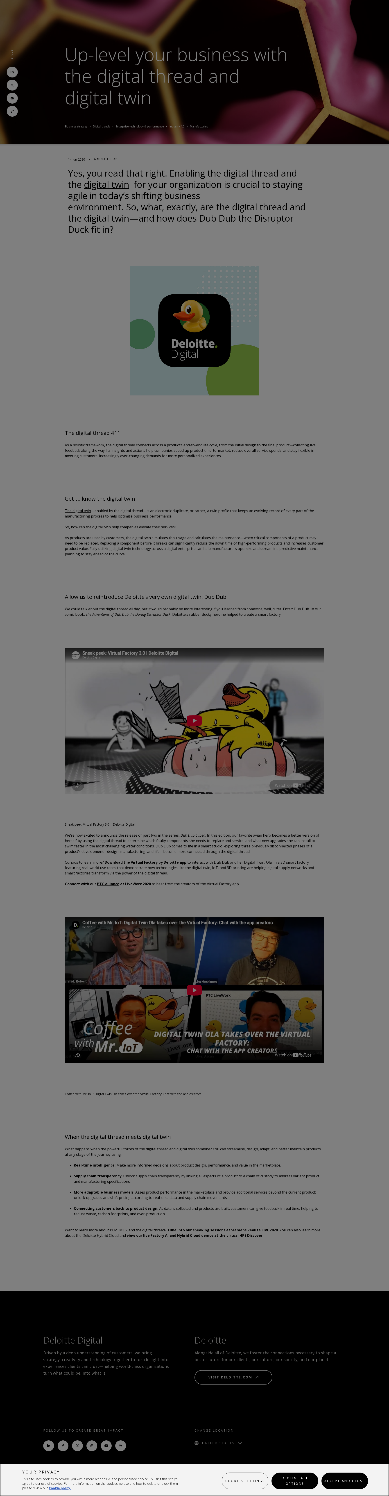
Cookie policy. (60, 1488)
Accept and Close (344, 1481)
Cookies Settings (245, 1481)
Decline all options (295, 1481)
